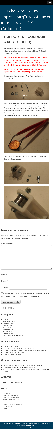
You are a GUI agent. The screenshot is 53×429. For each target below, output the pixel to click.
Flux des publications (10, 395)
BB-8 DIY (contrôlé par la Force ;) (30, 365)
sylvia (31, 428)
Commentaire (7, 244)
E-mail (4, 281)
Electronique (7, 321)
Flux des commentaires (11, 397)
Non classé (7, 331)
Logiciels (6, 325)
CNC (4, 319)
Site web (5, 287)
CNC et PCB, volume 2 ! (11, 346)
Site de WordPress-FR (11, 399)
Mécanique (7, 329)
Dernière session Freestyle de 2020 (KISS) (18, 348)
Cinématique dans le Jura (12, 354)
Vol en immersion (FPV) (11, 335)
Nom (4, 275)
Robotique (6, 333)
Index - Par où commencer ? (13, 404)
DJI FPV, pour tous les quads (13, 352)
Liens (5, 408)
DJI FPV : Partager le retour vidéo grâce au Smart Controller (24, 350)
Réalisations (7, 406)
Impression (7, 323)
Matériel (6, 327)
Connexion (7, 393)
